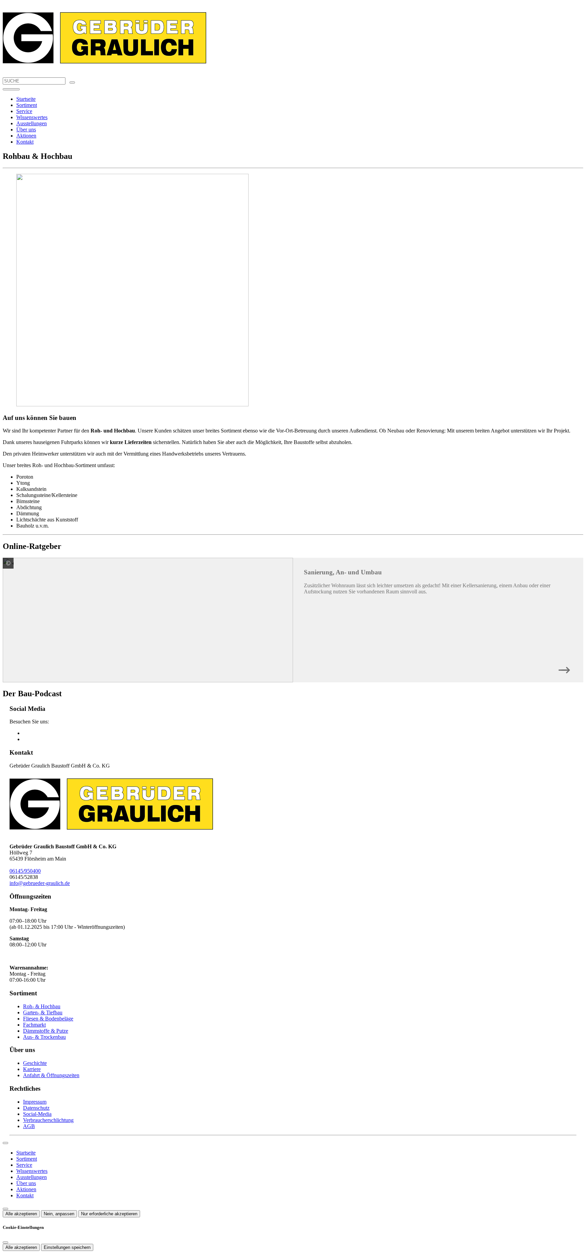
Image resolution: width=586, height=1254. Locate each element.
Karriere (32, 1069)
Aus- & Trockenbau (44, 1037)
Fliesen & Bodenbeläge (48, 1018)
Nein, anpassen (59, 1213)
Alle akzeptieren (21, 1213)
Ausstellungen (31, 123)
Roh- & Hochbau (41, 1006)
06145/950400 (25, 871)
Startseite (26, 99)
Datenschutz (36, 1108)
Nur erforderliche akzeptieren (109, 1213)
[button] (11, 89)
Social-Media (37, 1114)
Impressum (34, 1102)
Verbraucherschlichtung (48, 1120)
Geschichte (35, 1063)
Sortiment (26, 105)
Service (24, 111)
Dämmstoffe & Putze (45, 1031)
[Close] (5, 1143)
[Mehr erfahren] (564, 668)
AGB (29, 1126)
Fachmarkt (34, 1025)
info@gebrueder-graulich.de (39, 883)
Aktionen (26, 136)
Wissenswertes (31, 117)
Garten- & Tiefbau (42, 1012)
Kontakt (25, 142)
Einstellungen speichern (67, 1247)
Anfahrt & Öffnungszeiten (51, 1075)
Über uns (26, 129)
